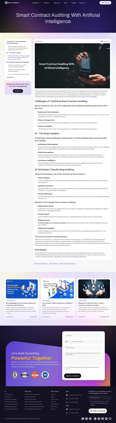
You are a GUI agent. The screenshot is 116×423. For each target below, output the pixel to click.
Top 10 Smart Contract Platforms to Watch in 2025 (57, 304)
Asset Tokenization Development (33, 404)
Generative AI (8, 396)
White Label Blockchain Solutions (33, 401)
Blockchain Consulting (30, 399)
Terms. (93, 405)
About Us (53, 394)
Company (82, 3)
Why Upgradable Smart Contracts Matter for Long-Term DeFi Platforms (21, 304)
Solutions (46, 3)
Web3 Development (30, 396)
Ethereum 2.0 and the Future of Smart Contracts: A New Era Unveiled (91, 304)
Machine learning (43, 155)
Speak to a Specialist (72, 376)
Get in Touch (105, 2)
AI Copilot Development (11, 409)
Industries (57, 3)
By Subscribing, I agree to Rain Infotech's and (100, 403)
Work (65, 3)
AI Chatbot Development (11, 404)
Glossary (53, 409)
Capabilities (35, 3)
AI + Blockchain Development (32, 394)
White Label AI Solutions (11, 401)
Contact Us (17, 91)
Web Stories (54, 406)
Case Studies (54, 399)
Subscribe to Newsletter (97, 411)
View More (9, 317)
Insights (74, 3)
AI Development (9, 394)
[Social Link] (83, 418)
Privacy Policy (101, 403)
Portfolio (53, 401)
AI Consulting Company (11, 399)
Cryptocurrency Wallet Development (34, 406)
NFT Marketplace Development (33, 409)
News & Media (54, 404)
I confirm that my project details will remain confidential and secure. (82, 368)
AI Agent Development (11, 406)
